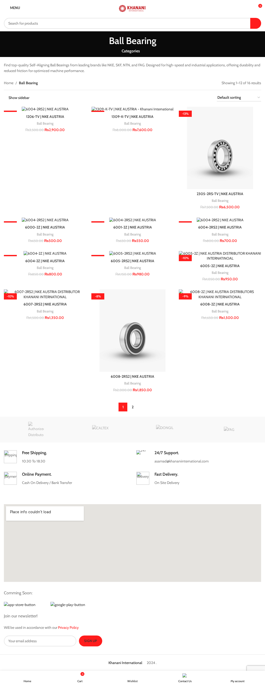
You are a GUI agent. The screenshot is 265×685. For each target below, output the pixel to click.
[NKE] (36, 430)
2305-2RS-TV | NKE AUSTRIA (220, 193)
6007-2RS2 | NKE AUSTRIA (45, 304)
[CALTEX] (100, 430)
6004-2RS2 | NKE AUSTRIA (220, 227)
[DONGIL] (164, 430)
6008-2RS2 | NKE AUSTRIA (132, 376)
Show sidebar (19, 98)
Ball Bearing (45, 123)
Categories (131, 51)
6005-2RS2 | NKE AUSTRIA (132, 261)
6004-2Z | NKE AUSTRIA (45, 261)
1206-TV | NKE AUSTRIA (45, 116)
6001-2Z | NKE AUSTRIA (132, 227)
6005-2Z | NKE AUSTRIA (220, 265)
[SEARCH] (255, 23)
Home (8, 83)
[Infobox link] (66, 457)
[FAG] (229, 430)
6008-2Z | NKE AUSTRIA (220, 304)
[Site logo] (132, 7)
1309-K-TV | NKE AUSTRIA (132, 116)
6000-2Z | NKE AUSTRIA (45, 227)
